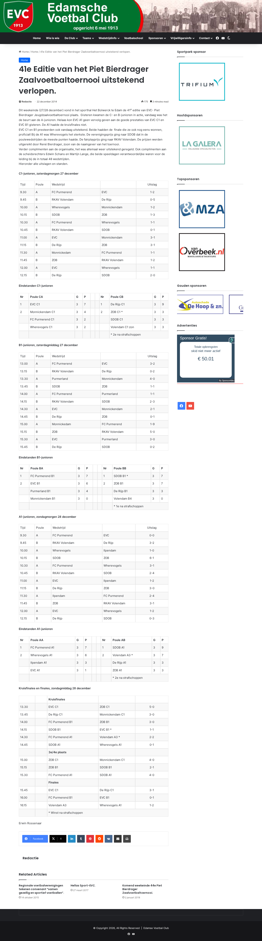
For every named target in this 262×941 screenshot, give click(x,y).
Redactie (27, 101)
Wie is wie (52, 38)
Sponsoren (155, 38)
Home (37, 38)
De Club (70, 38)
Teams (86, 38)
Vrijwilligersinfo (181, 38)
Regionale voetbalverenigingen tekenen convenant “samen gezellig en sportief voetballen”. (41, 889)
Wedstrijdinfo (108, 38)
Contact (204, 38)
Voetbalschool (133, 38)
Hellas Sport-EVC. (83, 885)
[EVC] (131, 16)
